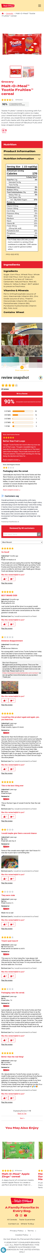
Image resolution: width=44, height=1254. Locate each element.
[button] (40, 44)
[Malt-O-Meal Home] (22, 1201)
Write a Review (22, 394)
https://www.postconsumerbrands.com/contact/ (20, 673)
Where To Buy (27, 1224)
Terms (31, 1231)
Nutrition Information (19, 158)
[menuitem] (17, 1215)
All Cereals (12, 1219)
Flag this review (7, 583)
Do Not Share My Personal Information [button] (22, 1239)
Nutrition (10, 144)
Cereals (9, 13)
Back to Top (22, 1113)
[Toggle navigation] (40, 6)
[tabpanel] (22, 201)
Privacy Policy (16, 1231)
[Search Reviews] (39, 534)
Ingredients (12, 264)
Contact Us (13, 1224)
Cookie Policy (21, 1235)
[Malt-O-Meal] (7, 6)
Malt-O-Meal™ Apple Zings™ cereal (16, 1175)
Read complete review (11, 460)
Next (22, 1118)
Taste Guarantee (27, 1219)
